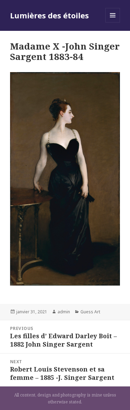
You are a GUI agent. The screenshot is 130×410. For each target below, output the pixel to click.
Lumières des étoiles (49, 15)
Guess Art (90, 312)
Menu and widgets (113, 22)
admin (64, 312)
